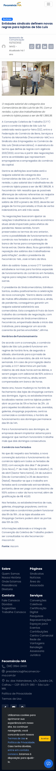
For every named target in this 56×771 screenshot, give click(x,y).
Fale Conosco (11, 600)
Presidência (9, 585)
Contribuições (39, 631)
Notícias (35, 577)
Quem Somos (11, 573)
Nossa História (11, 577)
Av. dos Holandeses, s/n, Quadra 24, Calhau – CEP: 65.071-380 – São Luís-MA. (27, 684)
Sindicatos (37, 573)
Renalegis (36, 647)
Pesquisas (36, 616)
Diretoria (7, 589)
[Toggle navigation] (48, 4)
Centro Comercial (41, 635)
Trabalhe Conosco (14, 612)
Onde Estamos (11, 581)
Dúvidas (7, 604)
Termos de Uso (11, 699)
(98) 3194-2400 (17, 666)
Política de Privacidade (17, 693)
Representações (40, 620)
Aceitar (45, 738)
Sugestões (9, 608)
